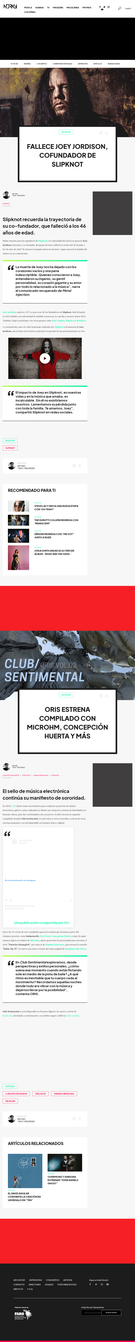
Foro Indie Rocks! (67, 1284)
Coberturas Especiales (62, 64)
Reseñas (27, 64)
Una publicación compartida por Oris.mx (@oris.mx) (53, 923)
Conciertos (42, 64)
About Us (18, 1289)
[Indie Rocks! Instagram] (108, 7)
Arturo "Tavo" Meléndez (18, 194)
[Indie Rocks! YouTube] (102, 9)
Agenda (39, 7)
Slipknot (6, 204)
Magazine (58, 7)
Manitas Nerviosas (41, 775)
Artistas (67, 1280)
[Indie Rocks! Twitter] (104, 7)
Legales (49, 1284)
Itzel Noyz (26, 775)
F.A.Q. (30, 1289)
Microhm (55, 775)
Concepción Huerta (11, 775)
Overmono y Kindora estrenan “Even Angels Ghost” (63, 1180)
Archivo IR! (19, 1280)
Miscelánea (72, 7)
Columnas (30, 12)
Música (28, 7)
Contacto (19, 1284)
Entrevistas (83, 64)
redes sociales (72, 1015)
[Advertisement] (67, 38)
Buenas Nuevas (114, 64)
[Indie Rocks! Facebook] (100, 7)
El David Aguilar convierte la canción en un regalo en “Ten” (24, 1196)
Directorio (35, 1284)
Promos (86, 7)
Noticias (14, 64)
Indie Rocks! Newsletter (92, 1307)
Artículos (97, 64)
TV (48, 7)
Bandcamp (8, 1015)
